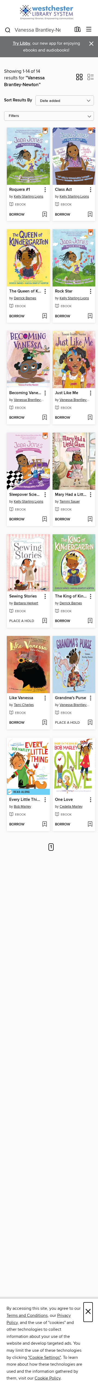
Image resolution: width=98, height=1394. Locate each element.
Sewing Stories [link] (23, 596)
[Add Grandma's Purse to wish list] (90, 722)
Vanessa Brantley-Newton (29, 400)
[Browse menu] (89, 29)
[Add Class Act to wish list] (90, 214)
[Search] (7, 29)
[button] (79, 79)
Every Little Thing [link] (25, 799)
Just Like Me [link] (66, 393)
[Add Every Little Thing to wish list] (44, 824)
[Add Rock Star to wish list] (90, 316)
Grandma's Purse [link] (70, 698)
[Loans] (78, 30)
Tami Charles (24, 705)
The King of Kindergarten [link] (71, 596)
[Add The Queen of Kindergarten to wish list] (44, 316)
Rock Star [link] (63, 291)
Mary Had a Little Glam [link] (71, 494)
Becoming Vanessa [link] (25, 393)
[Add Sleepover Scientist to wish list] (44, 519)
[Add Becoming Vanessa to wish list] (44, 417)
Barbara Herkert (26, 603)
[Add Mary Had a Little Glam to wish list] (90, 519)
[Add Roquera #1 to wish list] (44, 214)
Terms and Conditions (27, 1315)
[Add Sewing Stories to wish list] (44, 621)
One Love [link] (64, 799)
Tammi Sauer (70, 501)
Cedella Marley (71, 806)
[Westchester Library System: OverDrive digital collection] (49, 11)
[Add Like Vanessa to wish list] (44, 722)
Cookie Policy (47, 1378)
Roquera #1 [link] (19, 189)
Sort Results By (18, 100)
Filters (14, 116)
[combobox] (38, 30)
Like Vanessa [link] (21, 698)
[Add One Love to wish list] (90, 824)
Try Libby (21, 43)
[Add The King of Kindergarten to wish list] (90, 621)
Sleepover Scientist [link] (25, 494)
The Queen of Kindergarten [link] (25, 291)
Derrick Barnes (25, 298)
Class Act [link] (63, 189)
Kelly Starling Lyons (28, 196)
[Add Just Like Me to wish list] (90, 417)
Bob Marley (22, 806)
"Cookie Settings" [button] (44, 1357)
